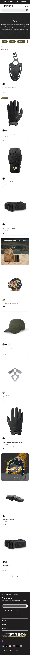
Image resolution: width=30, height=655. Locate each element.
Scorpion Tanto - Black (9, 88)
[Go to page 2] (18, 576)
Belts (5, 41)
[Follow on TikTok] (14, 610)
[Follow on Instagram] (8, 610)
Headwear (21, 41)
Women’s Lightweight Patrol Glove (13, 442)
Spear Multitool (7, 396)
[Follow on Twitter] (5, 610)
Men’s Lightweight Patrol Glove (12, 134)
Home (3, 47)
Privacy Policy (12, 652)
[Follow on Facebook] (2, 610)
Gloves (12, 41)
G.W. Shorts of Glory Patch (10, 304)
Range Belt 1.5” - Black (9, 228)
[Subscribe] (27, 606)
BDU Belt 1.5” (6, 565)
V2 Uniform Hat (7, 348)
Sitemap (17, 652)
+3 (9, 344)
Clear (24, 10)
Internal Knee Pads (8, 182)
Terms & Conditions (5, 652)
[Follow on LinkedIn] (17, 610)
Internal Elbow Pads (8, 519)
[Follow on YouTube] (11, 610)
